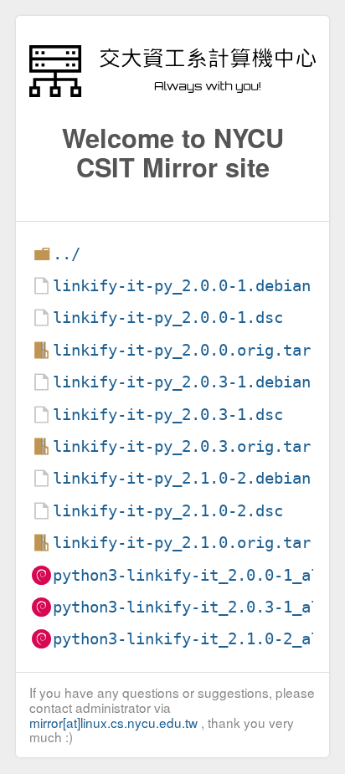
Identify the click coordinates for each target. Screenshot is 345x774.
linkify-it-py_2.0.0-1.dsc (168, 317)
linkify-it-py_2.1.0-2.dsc (168, 510)
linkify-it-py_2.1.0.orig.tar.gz (195, 542)
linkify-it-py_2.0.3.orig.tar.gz (195, 446)
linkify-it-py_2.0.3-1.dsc (168, 414)
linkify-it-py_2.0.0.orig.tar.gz (195, 350)
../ (66, 254)
